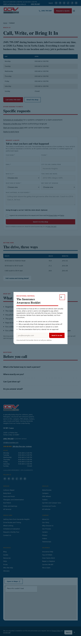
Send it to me (57, 335)
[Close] (62, 297)
